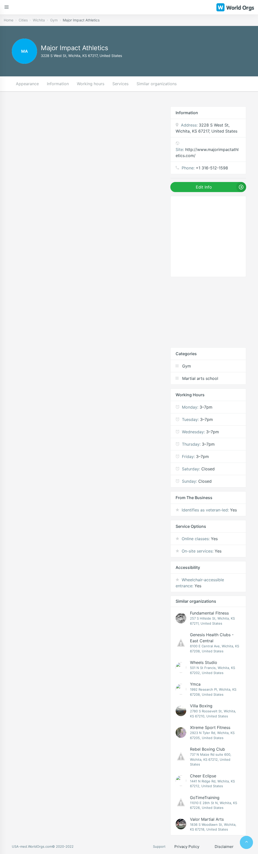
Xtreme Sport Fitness (210, 727)
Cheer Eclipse (203, 775)
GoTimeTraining (204, 797)
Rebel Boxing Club (207, 749)
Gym (54, 20)
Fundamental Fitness (209, 613)
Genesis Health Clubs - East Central (212, 637)
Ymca (195, 684)
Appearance (27, 83)
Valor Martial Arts (207, 819)
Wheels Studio (203, 662)
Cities (23, 20)
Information (58, 83)
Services (120, 83)
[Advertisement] (208, 312)
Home (8, 20)
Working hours (90, 83)
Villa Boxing (201, 705)
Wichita (39, 20)
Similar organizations (157, 83)
